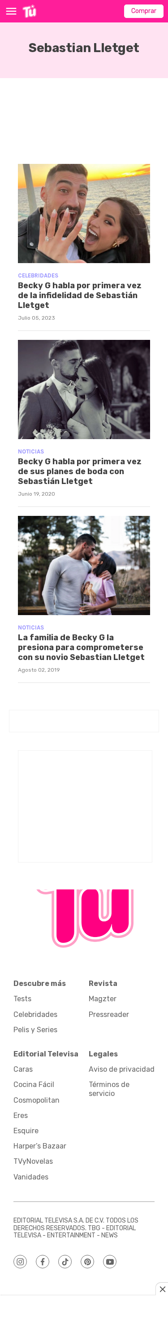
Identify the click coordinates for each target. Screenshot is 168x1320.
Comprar (143, 11)
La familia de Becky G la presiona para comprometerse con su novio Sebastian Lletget (81, 647)
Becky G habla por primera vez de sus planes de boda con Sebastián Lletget (80, 471)
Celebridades (38, 275)
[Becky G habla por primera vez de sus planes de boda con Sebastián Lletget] (84, 389)
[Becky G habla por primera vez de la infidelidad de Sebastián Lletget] (84, 213)
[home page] (29, 11)
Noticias (31, 451)
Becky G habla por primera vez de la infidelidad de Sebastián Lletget (80, 295)
